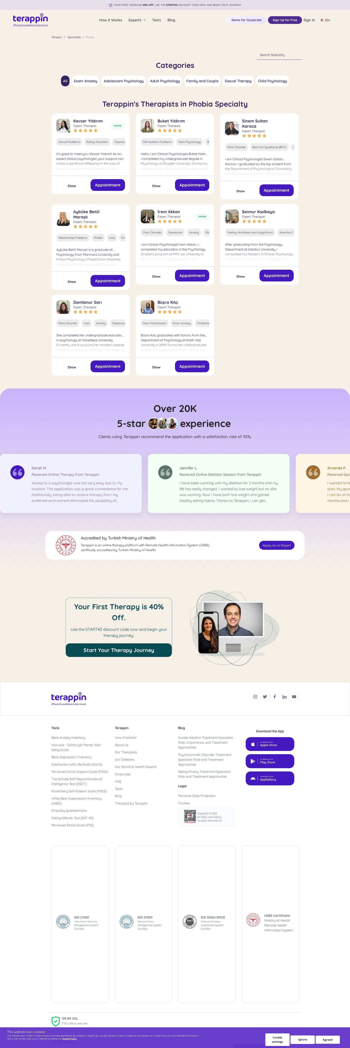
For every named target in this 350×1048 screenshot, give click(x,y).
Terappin (56, 37)
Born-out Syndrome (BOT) (269, 147)
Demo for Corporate (246, 20)
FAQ (118, 781)
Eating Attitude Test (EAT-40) (72, 818)
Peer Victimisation (154, 323)
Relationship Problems (73, 238)
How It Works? (126, 738)
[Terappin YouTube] (294, 696)
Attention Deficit (290, 232)
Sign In (309, 20)
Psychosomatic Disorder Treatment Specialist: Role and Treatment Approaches (204, 759)
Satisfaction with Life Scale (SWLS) (76, 764)
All (65, 81)
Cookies (184, 803)
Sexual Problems (69, 142)
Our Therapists (126, 752)
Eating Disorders (97, 142)
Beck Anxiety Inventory (68, 738)
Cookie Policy (69, 1038)
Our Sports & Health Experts (136, 767)
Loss (112, 238)
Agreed (328, 1040)
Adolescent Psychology (124, 81)
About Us (121, 745)
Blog (171, 20)
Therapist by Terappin (131, 803)
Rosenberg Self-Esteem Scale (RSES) (79, 791)
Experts (135, 20)
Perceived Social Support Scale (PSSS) (79, 772)
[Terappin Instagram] (255, 696)
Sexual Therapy (238, 81)
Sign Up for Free (285, 20)
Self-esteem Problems (157, 142)
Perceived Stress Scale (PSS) (72, 825)
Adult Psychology (165, 81)
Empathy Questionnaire (68, 810)
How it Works (110, 20)
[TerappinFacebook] (275, 696)
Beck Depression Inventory (71, 757)
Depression (121, 142)
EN (327, 20)
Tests (156, 20)
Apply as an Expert (277, 545)
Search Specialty (272, 55)
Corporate (122, 774)
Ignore (302, 1039)
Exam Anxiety (85, 81)
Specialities (74, 37)
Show (72, 186)
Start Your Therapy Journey (118, 650)
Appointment (108, 184)
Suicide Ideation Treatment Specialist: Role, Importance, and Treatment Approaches (205, 742)
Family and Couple (202, 81)
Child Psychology (272, 81)
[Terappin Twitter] (265, 696)
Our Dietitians (125, 759)
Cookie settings (277, 1040)
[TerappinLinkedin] (285, 696)
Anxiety (194, 232)
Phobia (98, 238)
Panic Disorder (236, 147)
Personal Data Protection (197, 796)
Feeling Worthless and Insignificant (250, 232)
